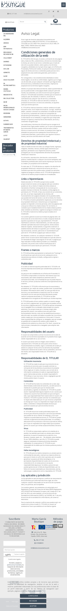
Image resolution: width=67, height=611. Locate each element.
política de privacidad (14, 565)
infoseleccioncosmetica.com (33, 14)
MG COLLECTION (8, 98)
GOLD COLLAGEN (8, 80)
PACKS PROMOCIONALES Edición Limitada (9, 107)
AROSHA (6, 43)
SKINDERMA (7, 117)
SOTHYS (6, 120)
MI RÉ (5, 102)
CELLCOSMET (7, 58)
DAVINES (6, 61)
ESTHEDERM (7, 65)
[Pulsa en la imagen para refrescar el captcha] (8, 554)
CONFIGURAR (33, 596)
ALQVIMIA (6, 39)
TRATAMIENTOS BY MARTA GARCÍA (8, 130)
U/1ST (5, 135)
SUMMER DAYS (8, 124)
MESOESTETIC (7, 95)
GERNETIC (6, 72)
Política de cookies (34, 591)
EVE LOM (6, 69)
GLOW (5, 76)
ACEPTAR (33, 606)
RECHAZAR (33, 601)
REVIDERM (6, 113)
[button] (9, 22)
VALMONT (6, 139)
